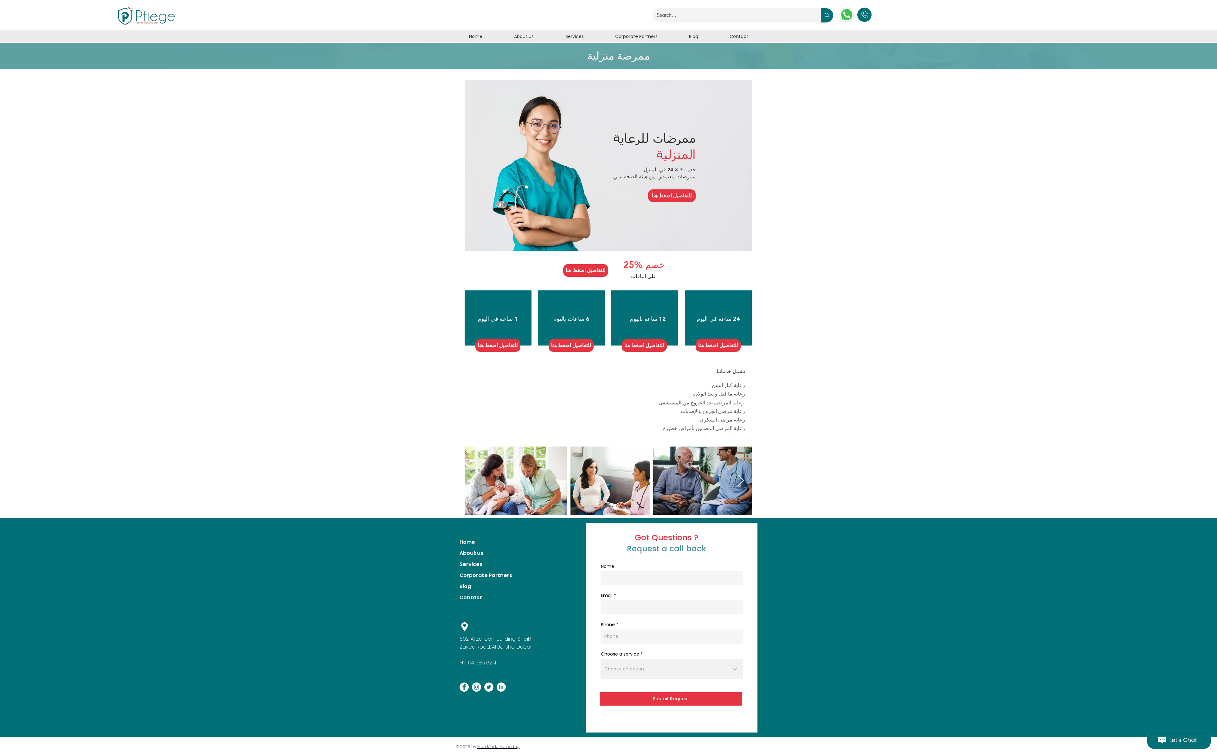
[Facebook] (464, 687)
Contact (471, 597)
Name (607, 566)
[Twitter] (488, 687)
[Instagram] (476, 687)
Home (467, 542)
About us (471, 553)
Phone (608, 624)
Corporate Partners (486, 575)
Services (471, 564)
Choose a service (620, 654)
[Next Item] (740, 481)
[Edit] (864, 15)
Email (607, 595)
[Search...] (827, 15)
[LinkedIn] (501, 687)
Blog (465, 586)
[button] (672, 195)
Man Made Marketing (498, 746)
